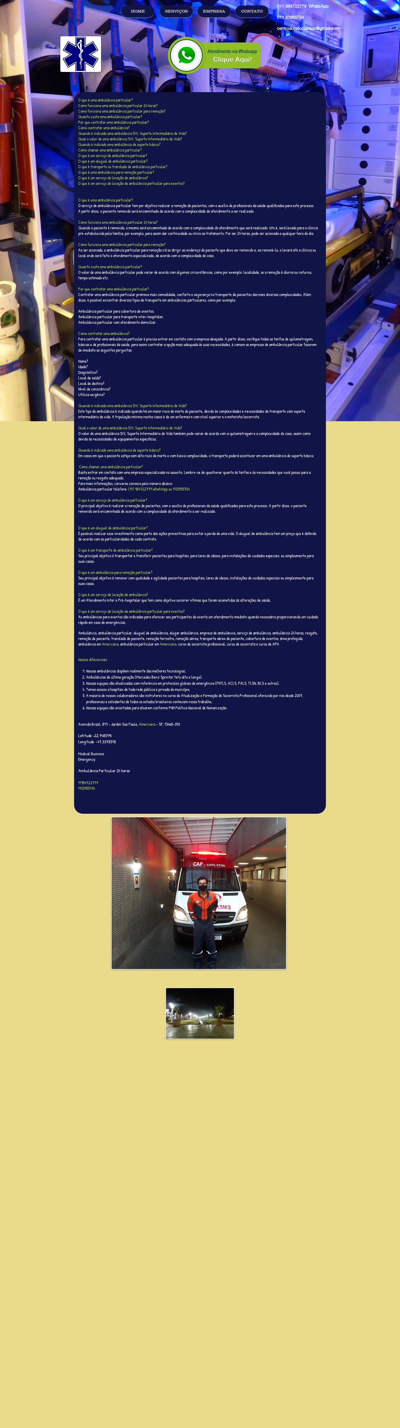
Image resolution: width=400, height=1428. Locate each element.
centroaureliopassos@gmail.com (308, 28)
